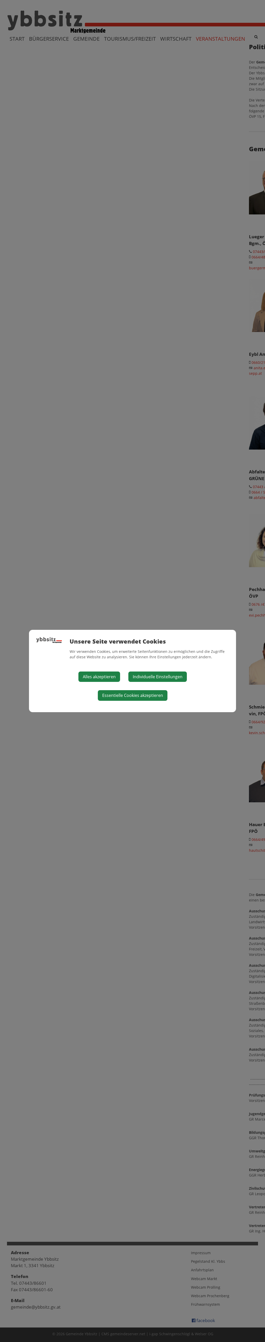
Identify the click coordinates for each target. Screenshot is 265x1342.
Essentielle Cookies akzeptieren (132, 695)
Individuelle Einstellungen (157, 677)
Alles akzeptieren (99, 677)
